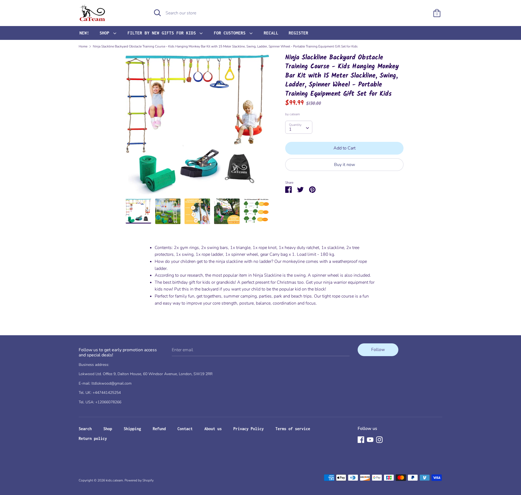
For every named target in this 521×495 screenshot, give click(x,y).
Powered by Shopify (139, 480)
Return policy (93, 438)
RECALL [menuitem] (271, 32)
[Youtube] (370, 439)
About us (213, 428)
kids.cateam (114, 480)
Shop (107, 428)
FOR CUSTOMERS (231, 32)
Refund (159, 428)
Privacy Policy (248, 428)
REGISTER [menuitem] (298, 32)
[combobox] (298, 127)
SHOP (106, 32)
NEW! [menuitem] (84, 32)
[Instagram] (379, 439)
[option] (197, 126)
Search (85, 428)
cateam (295, 114)
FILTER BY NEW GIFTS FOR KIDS (163, 32)
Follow (378, 350)
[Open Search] (157, 12)
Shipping (132, 428)
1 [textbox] (290, 130)
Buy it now (344, 165)
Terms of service (292, 428)
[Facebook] (361, 439)
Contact (185, 428)
